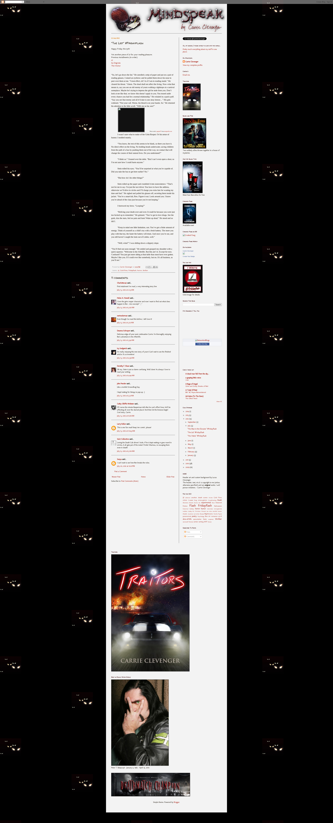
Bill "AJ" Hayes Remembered (195, 392)
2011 (187, 460)
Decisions (185, 503)
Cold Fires (124, 270)
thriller (145, 270)
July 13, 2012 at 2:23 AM (125, 290)
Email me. (186, 75)
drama (196, 503)
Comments (190, 536)
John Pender (121, 383)
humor (203, 509)
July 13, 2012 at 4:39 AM (125, 358)
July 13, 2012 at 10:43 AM (126, 431)
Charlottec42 (122, 283)
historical (185, 509)
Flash (192, 505)
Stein (205, 519)
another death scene (199, 497)
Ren (206, 516)
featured (219, 503)
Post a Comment (120, 471)
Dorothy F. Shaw (123, 366)
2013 (187, 415)
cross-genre (202, 500)
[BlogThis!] (149, 267)
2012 (187, 419)
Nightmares (208, 514)
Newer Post (116, 477)
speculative (197, 519)
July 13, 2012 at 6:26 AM (125, 416)
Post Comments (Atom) (129, 481)
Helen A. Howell (123, 298)
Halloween (218, 506)
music (185, 514)
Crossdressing (212, 500)
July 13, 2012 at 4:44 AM (125, 375)
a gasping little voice (193, 378)
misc (210, 511)
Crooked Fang (192, 500)
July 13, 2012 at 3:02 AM (125, 307)
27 (112, 60)
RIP (209, 516)
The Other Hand (191, 398)
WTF (205, 522)
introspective (218, 509)
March (190, 448)
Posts (188, 532)
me (207, 511)
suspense (210, 519)
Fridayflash (132, 270)
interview (210, 509)
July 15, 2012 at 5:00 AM (126, 451)
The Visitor (116, 66)
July (189, 426)
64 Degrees (116, 63)
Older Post (170, 477)
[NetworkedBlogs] (202, 340)
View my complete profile (192, 65)
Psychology (201, 516)
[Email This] (147, 267)
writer (196, 522)
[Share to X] (152, 267)
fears (213, 503)
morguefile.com (168, 131)
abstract (187, 497)
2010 (188, 463)
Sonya (119, 459)
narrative (196, 514)
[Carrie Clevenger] (184, 254)
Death (219, 500)
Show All (219, 401)
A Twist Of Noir (191, 390)
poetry (194, 516)
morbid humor (217, 511)
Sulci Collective (123, 439)
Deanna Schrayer (123, 331)
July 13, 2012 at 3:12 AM (125, 323)
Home (143, 477)
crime (185, 500)
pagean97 (158, 131)
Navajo (202, 514)
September (192, 422)
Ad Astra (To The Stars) (194, 396)
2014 (187, 411)
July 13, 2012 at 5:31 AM (125, 396)
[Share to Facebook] (154, 267)
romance (214, 516)
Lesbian (185, 511)
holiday (192, 509)
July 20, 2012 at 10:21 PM (126, 466)
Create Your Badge (189, 256)
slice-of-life (187, 519)
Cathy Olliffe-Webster (125, 404)
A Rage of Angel (191, 384)
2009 (188, 467)
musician (190, 514)
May (190, 444)
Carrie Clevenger (191, 62)
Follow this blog (202, 344)
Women (191, 522)
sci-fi (220, 516)
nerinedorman (122, 316)
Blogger (177, 802)
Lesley (190, 511)
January (191, 455)
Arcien (211, 497)
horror (139, 270)
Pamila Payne (218, 514)
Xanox (210, 522)
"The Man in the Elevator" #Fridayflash (202, 429)
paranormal (187, 516)
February (191, 452)
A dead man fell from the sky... (197, 374)
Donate (191, 503)
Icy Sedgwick (122, 348)
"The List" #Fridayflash (195, 432)
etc (199, 503)
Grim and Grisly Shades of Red (196, 386)
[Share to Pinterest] (156, 267)
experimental (206, 502)
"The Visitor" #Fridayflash (196, 436)
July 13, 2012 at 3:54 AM (125, 340)
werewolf (185, 522)
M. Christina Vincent (199, 511)
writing (201, 522)
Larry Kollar (121, 424)
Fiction (185, 506)
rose (187, 380)
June (189, 440)
